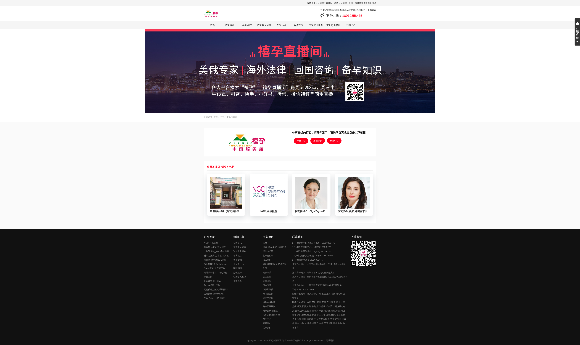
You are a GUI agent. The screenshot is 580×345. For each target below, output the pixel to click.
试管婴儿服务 (316, 25)
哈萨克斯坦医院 (270, 310)
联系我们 (350, 25)
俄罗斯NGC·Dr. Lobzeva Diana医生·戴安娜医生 (215, 266)
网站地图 (330, 340)
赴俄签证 (237, 272)
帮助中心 (267, 319)
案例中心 (317, 141)
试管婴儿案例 (333, 25)
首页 (212, 25)
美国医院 (267, 277)
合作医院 (298, 25)
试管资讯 (230, 25)
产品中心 (301, 141)
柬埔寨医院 (268, 293)
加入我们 (267, 260)
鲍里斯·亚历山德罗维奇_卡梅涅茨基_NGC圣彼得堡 (216, 249)
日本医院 (267, 285)
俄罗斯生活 (238, 264)
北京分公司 (268, 255)
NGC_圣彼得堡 (211, 243)
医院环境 (281, 25)
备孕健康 (237, 260)
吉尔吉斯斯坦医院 (271, 315)
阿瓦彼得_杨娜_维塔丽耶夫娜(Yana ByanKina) (215, 291)
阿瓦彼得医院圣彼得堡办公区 (274, 266)
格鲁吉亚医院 (269, 302)
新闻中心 (334, 141)
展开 (577, 33)
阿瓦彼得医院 (275, 340)
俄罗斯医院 (268, 289)
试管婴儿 (237, 281)
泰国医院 (267, 281)
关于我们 (267, 327)
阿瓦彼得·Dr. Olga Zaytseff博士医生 (212, 283)
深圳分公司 (268, 251)
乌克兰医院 (268, 298)
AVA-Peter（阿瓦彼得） (215, 298)
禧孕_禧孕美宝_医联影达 (274, 247)
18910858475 (352, 16)
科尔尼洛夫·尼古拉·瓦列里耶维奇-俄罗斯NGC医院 (216, 257)
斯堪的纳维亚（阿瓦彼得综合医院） (215, 274)
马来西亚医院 (269, 306)
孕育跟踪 (247, 25)
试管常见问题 (264, 25)
